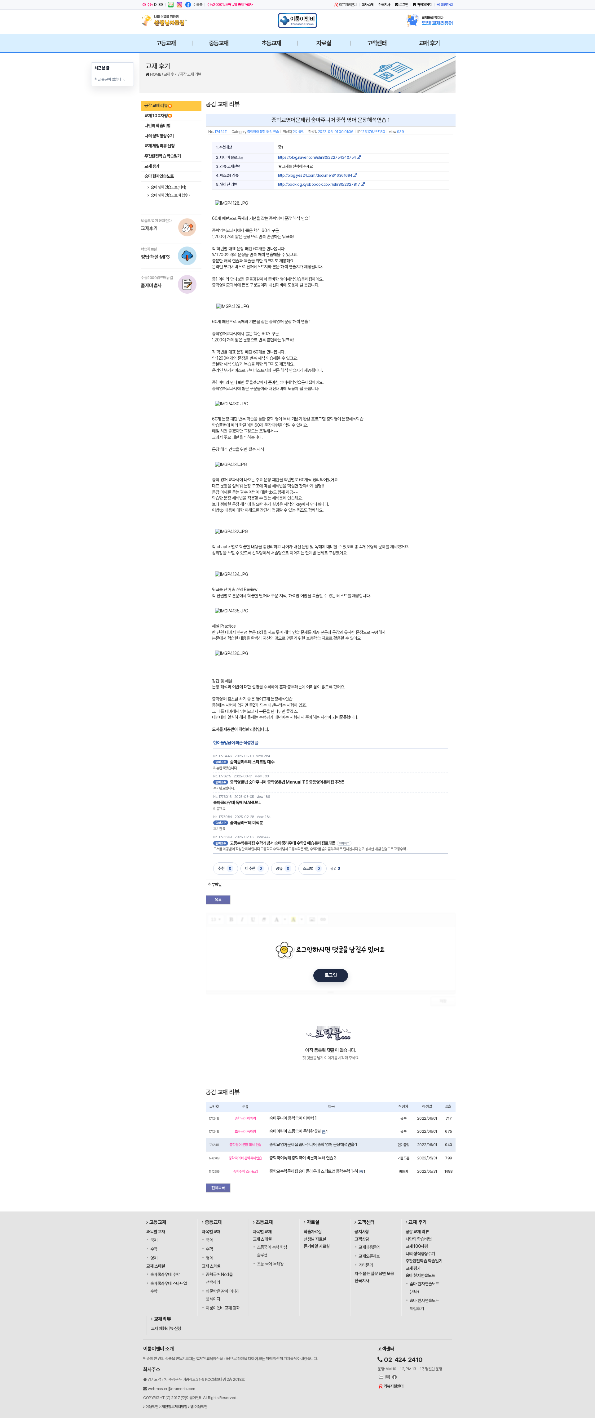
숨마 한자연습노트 (159, 176)
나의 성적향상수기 (159, 135)
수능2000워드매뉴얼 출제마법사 (230, 5)
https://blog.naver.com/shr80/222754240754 (317, 157)
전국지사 (384, 5)
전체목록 (218, 1187)
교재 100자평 (155, 115)
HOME (156, 74)
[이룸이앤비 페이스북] (188, 4)
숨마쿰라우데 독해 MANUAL (237, 802)
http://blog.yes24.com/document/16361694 (315, 175)
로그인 (403, 5)
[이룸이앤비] (297, 20)
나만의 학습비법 (157, 125)
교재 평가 (152, 166)
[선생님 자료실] (165, 20)
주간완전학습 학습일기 (162, 155)
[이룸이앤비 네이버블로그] (171, 4)
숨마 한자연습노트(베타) (168, 187)
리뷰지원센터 (348, 4)
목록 (218, 899)
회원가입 (446, 5)
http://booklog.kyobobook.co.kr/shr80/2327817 (319, 184)
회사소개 (367, 5)
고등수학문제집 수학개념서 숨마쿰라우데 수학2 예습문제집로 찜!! (282, 843)
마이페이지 (424, 5)
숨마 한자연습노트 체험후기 (171, 195)
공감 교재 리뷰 (190, 74)
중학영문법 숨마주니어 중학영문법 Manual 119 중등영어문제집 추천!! (287, 782)
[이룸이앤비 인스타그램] (179, 4)
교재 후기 (171, 74)
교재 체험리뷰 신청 (159, 145)
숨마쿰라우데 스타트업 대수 (252, 761)
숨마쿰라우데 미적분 (246, 822)
